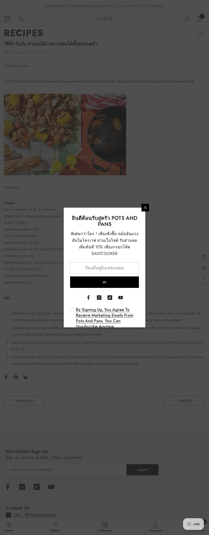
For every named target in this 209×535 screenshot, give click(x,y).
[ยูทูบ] (120, 297)
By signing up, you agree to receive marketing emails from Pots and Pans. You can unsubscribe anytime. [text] (104, 318)
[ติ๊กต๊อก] (109, 297)
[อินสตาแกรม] (99, 297)
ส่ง (104, 282)
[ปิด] (145, 207)
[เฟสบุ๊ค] (88, 297)
